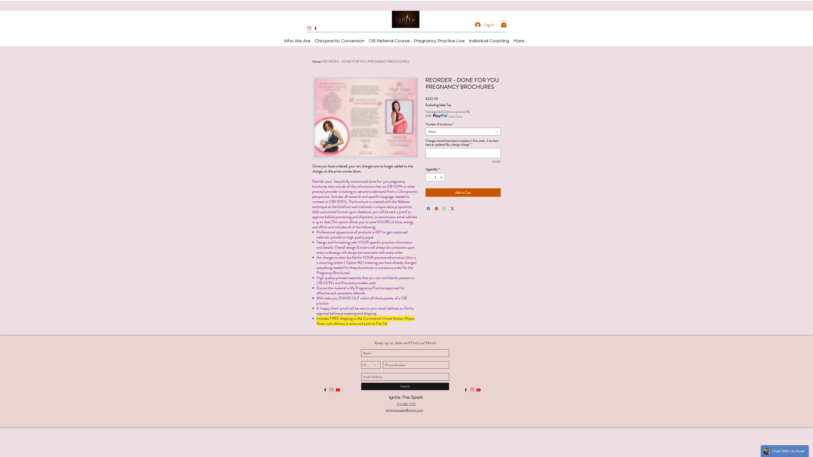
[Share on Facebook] (428, 208)
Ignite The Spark (406, 397)
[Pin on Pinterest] (436, 208)
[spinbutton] (435, 177)
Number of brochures (440, 124)
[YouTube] (338, 390)
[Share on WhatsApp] (444, 208)
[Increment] (441, 177)
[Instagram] (309, 28)
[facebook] (315, 28)
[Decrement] (429, 177)
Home (316, 61)
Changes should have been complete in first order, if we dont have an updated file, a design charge (462, 142)
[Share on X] (452, 208)
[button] (504, 24)
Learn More (455, 116)
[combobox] (463, 131)
